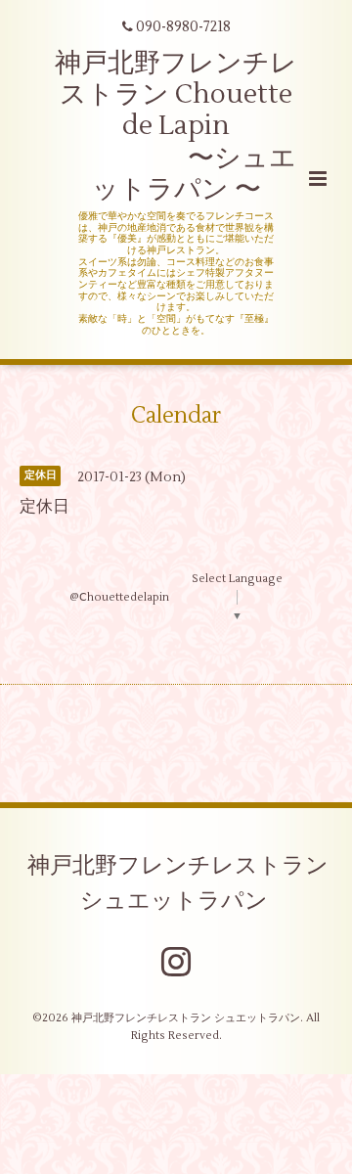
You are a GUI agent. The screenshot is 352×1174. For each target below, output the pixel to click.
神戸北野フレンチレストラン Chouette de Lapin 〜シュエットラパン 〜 (176, 126)
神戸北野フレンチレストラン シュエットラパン (178, 882)
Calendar (176, 415)
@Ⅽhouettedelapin (119, 597)
